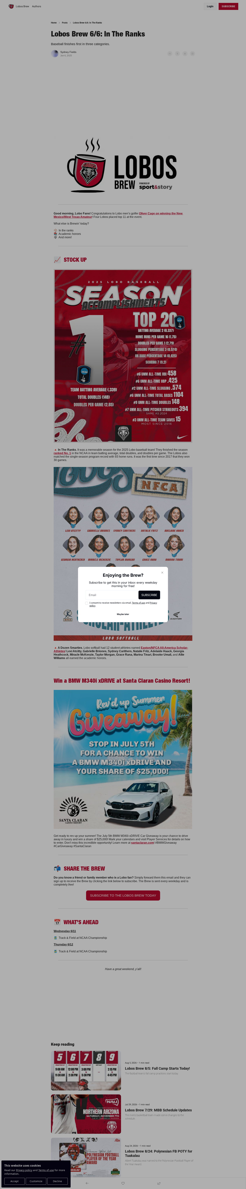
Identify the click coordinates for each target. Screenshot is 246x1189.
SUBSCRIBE (149, 595)
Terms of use (138, 602)
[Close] (162, 572)
